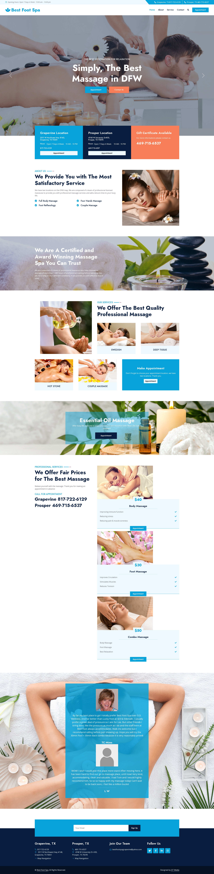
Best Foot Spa (42, 870)
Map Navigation (44, 858)
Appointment (200, 10)
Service (170, 9)
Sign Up (134, 828)
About (161, 9)
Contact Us (119, 89)
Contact (180, 9)
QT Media (175, 870)
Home (152, 9)
